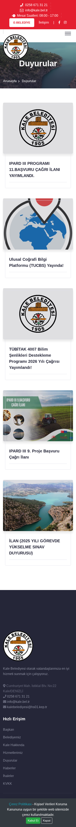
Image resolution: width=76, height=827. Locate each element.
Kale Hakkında (13, 745)
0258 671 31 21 (36, 5)
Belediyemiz (12, 737)
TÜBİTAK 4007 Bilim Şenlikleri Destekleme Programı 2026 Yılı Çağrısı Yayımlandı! (34, 358)
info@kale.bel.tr (36, 10)
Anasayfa (10, 81)
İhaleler (8, 776)
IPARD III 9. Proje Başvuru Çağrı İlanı (34, 454)
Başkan (8, 729)
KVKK (7, 783)
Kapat (46, 820)
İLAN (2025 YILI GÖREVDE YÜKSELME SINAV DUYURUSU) (34, 547)
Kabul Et (33, 820)
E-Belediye (21, 22)
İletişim (44, 22)
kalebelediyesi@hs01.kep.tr (26, 707)
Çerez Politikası (20, 804)
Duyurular (10, 760)
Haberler (9, 768)
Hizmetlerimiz (13, 752)
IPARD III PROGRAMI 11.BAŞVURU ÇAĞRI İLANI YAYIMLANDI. (34, 169)
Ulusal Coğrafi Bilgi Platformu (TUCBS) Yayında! (36, 262)
